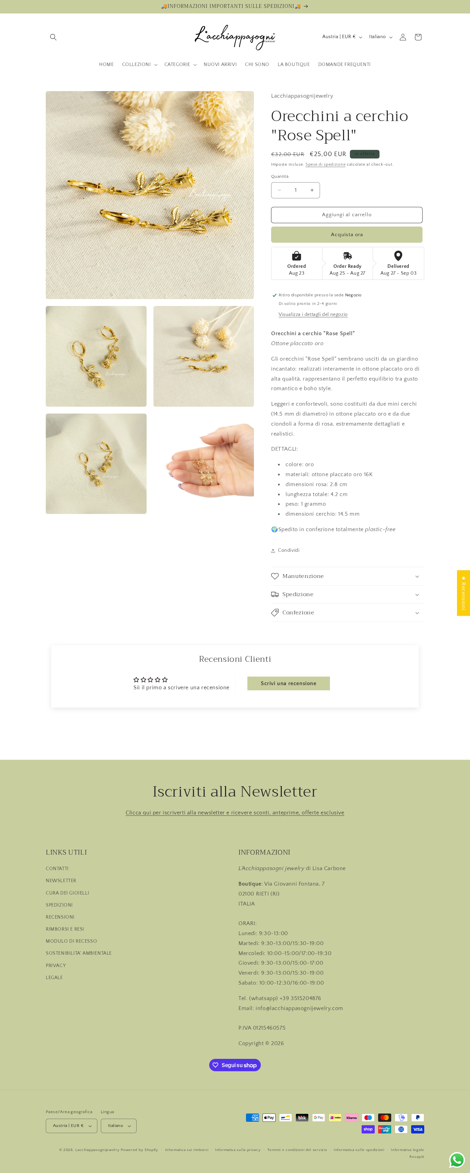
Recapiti (416, 1157)
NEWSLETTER (61, 881)
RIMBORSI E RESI (65, 929)
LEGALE (54, 977)
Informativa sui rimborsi (187, 1150)
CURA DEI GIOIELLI (67, 893)
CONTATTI (57, 868)
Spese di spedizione (325, 164)
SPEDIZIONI (59, 905)
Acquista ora (347, 235)
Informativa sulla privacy (238, 1150)
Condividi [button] (288, 550)
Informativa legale (407, 1150)
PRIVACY (56, 965)
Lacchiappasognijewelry (97, 1150)
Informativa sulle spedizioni (359, 1150)
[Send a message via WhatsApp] (457, 1160)
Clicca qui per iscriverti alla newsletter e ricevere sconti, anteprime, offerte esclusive (235, 813)
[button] (53, 37)
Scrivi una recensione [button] (289, 683)
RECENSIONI (60, 917)
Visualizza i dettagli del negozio (313, 314)
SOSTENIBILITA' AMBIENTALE (79, 953)
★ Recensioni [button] (463, 593)
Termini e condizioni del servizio (297, 1150)
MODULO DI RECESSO (71, 941)
